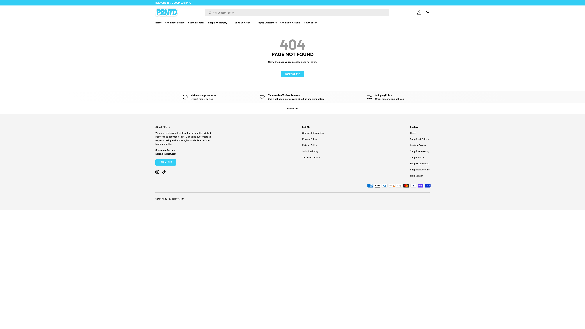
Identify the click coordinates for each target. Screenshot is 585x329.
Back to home (292, 74)
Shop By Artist (242, 22)
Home (158, 22)
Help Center (310, 22)
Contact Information (313, 132)
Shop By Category (217, 22)
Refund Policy (309, 145)
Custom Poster (196, 22)
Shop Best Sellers (174, 22)
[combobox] (297, 12)
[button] (427, 12)
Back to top (292, 108)
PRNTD (164, 199)
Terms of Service (311, 157)
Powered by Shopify (176, 199)
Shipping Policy (310, 151)
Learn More (166, 162)
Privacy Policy (309, 139)
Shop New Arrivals (290, 22)
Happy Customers (267, 22)
